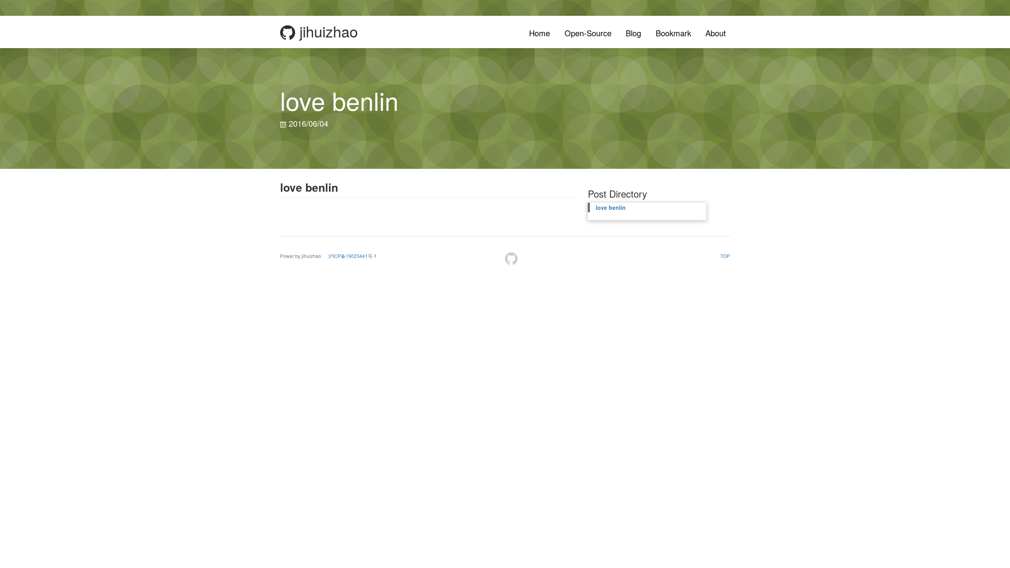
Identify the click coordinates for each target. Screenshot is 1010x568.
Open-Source (588, 33)
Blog (633, 33)
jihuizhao (326, 32)
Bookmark (673, 33)
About (715, 33)
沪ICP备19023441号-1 (352, 255)
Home (539, 33)
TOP (725, 255)
